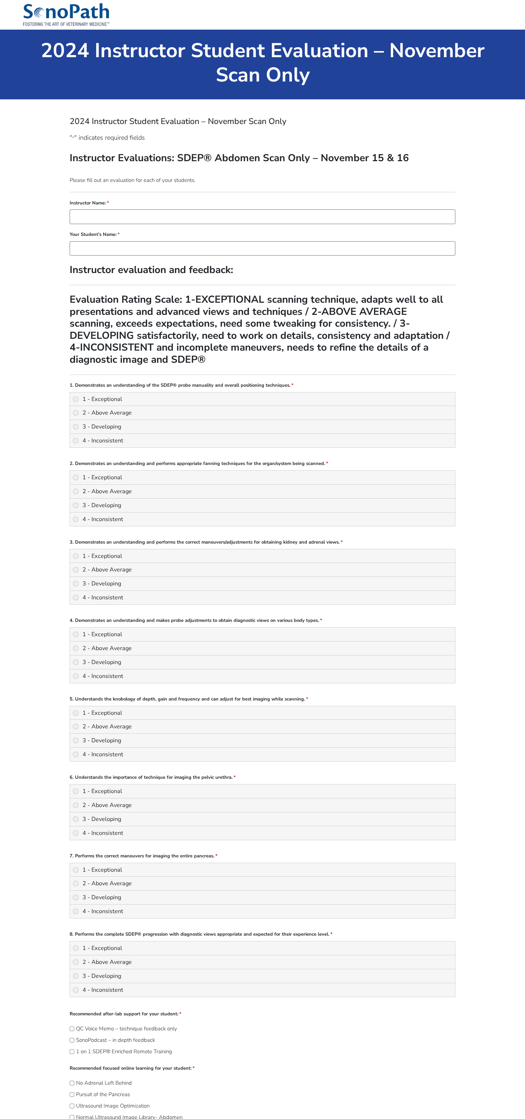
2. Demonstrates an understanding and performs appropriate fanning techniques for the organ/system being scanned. (199, 463)
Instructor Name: (89, 203)
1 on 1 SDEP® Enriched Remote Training (124, 1051)
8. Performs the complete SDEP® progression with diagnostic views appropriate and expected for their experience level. (201, 934)
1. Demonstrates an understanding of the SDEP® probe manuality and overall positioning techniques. (182, 385)
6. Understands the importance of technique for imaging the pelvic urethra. (153, 777)
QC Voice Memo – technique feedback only (126, 1028)
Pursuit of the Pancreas (103, 1094)
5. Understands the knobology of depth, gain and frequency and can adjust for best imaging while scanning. (189, 699)
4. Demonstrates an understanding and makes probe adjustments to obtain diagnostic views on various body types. (196, 620)
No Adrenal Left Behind (104, 1083)
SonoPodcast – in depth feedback (115, 1040)
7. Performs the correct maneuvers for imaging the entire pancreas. (144, 856)
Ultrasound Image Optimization (113, 1106)
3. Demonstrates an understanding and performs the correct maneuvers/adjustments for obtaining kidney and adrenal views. (206, 542)
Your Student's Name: (95, 234)
